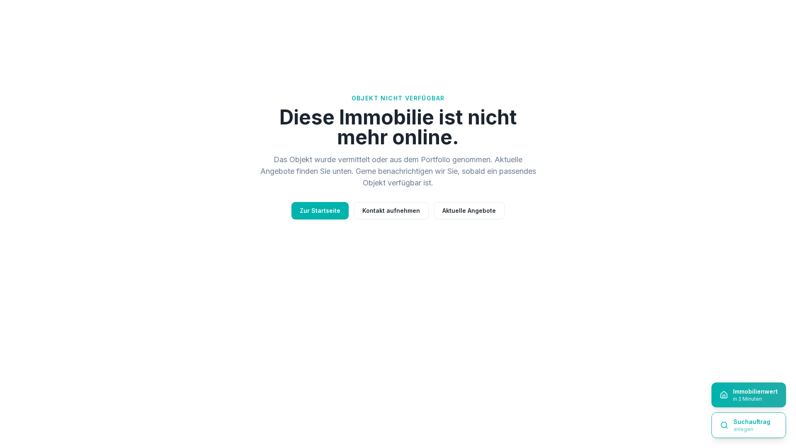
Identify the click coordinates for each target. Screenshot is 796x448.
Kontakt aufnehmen (391, 210)
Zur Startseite (320, 210)
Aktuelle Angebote (469, 210)
